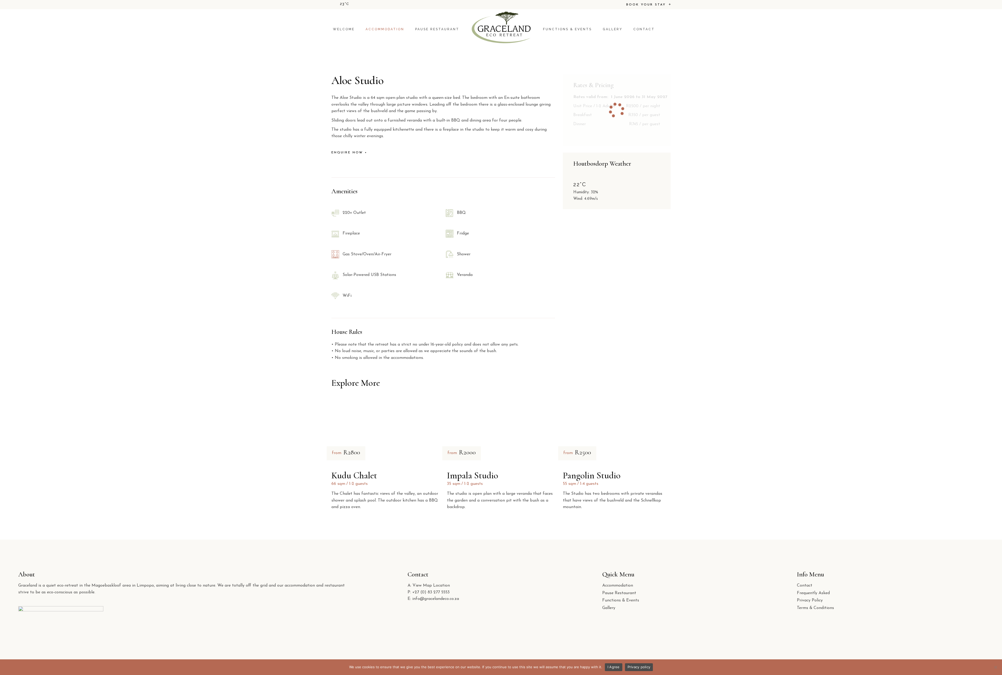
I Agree (613, 667)
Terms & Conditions (815, 608)
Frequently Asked (813, 593)
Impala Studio (472, 475)
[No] (995, 667)
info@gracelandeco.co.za (435, 599)
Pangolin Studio (592, 475)
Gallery (608, 608)
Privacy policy (639, 667)
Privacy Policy (810, 600)
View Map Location (431, 585)
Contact (804, 585)
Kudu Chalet (354, 475)
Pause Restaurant (619, 593)
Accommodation (617, 585)
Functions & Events (620, 600)
